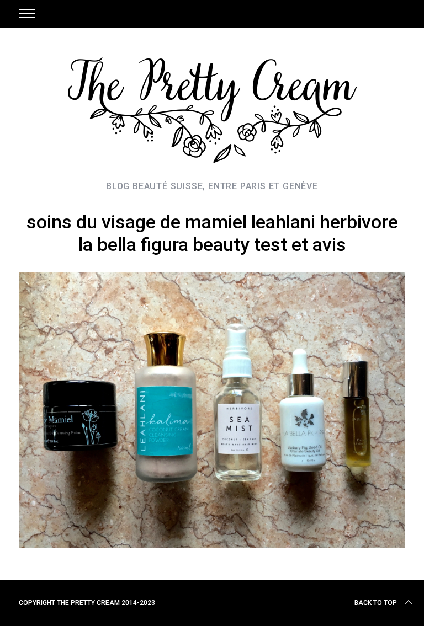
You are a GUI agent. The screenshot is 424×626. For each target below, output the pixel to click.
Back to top (375, 603)
